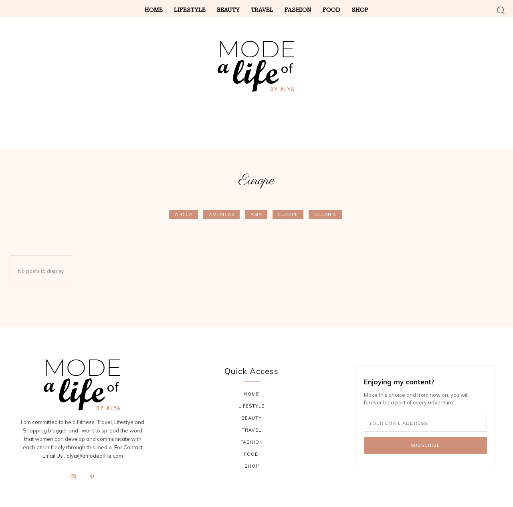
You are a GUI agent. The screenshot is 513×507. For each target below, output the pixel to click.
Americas (221, 214)
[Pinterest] (92, 477)
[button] (500, 9)
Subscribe (425, 445)
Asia (256, 214)
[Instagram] (73, 477)
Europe (288, 214)
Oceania (325, 214)
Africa (183, 214)
